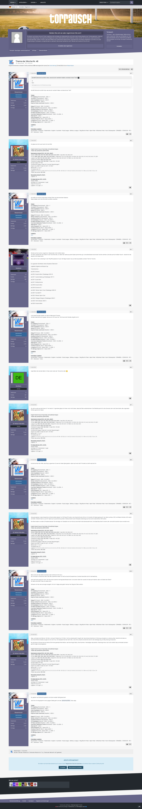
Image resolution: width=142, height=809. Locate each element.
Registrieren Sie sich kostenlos (74, 763)
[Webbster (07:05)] (23, 784)
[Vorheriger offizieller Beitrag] (127, 243)
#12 (131, 693)
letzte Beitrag (52, 65)
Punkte (12, 103)
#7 (131, 405)
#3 (131, 194)
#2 (131, 140)
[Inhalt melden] (127, 134)
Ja (32, 81)
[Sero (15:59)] (29, 784)
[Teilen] (131, 69)
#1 (131, 73)
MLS (32, 126)
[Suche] (131, 2)
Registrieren (28, 7)
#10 (131, 571)
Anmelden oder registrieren (65, 46)
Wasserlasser (21, 63)
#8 (131, 460)
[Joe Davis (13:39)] (35, 784)
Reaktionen (13, 100)
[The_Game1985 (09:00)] (20, 784)
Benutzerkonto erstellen (75, 767)
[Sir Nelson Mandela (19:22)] (26, 784)
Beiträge (13, 105)
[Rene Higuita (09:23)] (17, 784)
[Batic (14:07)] (32, 784)
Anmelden (21, 7)
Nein (33, 82)
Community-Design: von (71, 806)
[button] (104, 2)
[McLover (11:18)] (11, 784)
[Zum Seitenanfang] (139, 806)
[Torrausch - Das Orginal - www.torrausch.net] (71, 18)
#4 (131, 249)
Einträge (13, 107)
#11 (131, 634)
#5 (131, 312)
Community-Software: (71, 805)
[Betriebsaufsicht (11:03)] (14, 784)
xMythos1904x (66, 700)
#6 (131, 367)
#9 (131, 513)
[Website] (26, 84)
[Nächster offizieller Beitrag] (130, 134)
